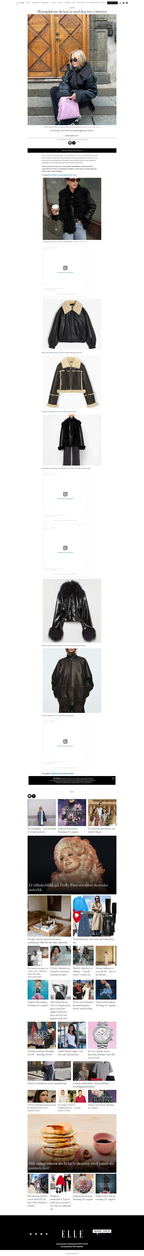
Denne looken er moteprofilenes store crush (62, 175)
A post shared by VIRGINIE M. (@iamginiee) (65, 767)
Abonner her (112, 3)
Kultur (60, 3)
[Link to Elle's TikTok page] (41, 1234)
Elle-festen (81, 3)
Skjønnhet (45, 3)
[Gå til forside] (22, 2)
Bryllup (103, 3)
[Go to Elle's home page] (72, 1234)
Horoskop (35, 3)
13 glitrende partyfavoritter (62, 774)
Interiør (67, 3)
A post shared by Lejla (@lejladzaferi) (65, 294)
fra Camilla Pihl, (70, 468)
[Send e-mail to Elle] (46, 1234)
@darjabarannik (82, 241)
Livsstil (53, 3)
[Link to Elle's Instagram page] (30, 1234)
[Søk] (120, 3)
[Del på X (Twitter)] (74, 143)
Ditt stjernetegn (93, 3)
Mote (28, 3)
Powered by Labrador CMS (72, 1253)
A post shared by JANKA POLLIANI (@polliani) (65, 520)
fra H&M (60, 352)
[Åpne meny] (17, 2)
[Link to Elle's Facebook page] (36, 1234)
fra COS (58, 411)
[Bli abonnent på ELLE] (101, 1234)
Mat (73, 3)
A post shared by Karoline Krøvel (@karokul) (65, 574)
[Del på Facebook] (70, 143)
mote (72, 792)
